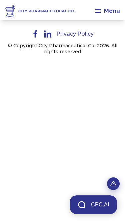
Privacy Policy (75, 34)
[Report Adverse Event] (113, 183)
